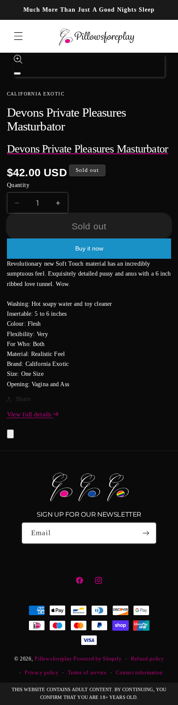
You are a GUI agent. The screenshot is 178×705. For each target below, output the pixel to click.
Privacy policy (41, 672)
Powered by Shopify (97, 658)
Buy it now (89, 248)
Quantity (18, 185)
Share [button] (23, 398)
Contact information (139, 672)
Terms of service (87, 672)
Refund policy (147, 658)
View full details (30, 414)
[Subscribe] (146, 532)
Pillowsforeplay (53, 658)
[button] (18, 36)
